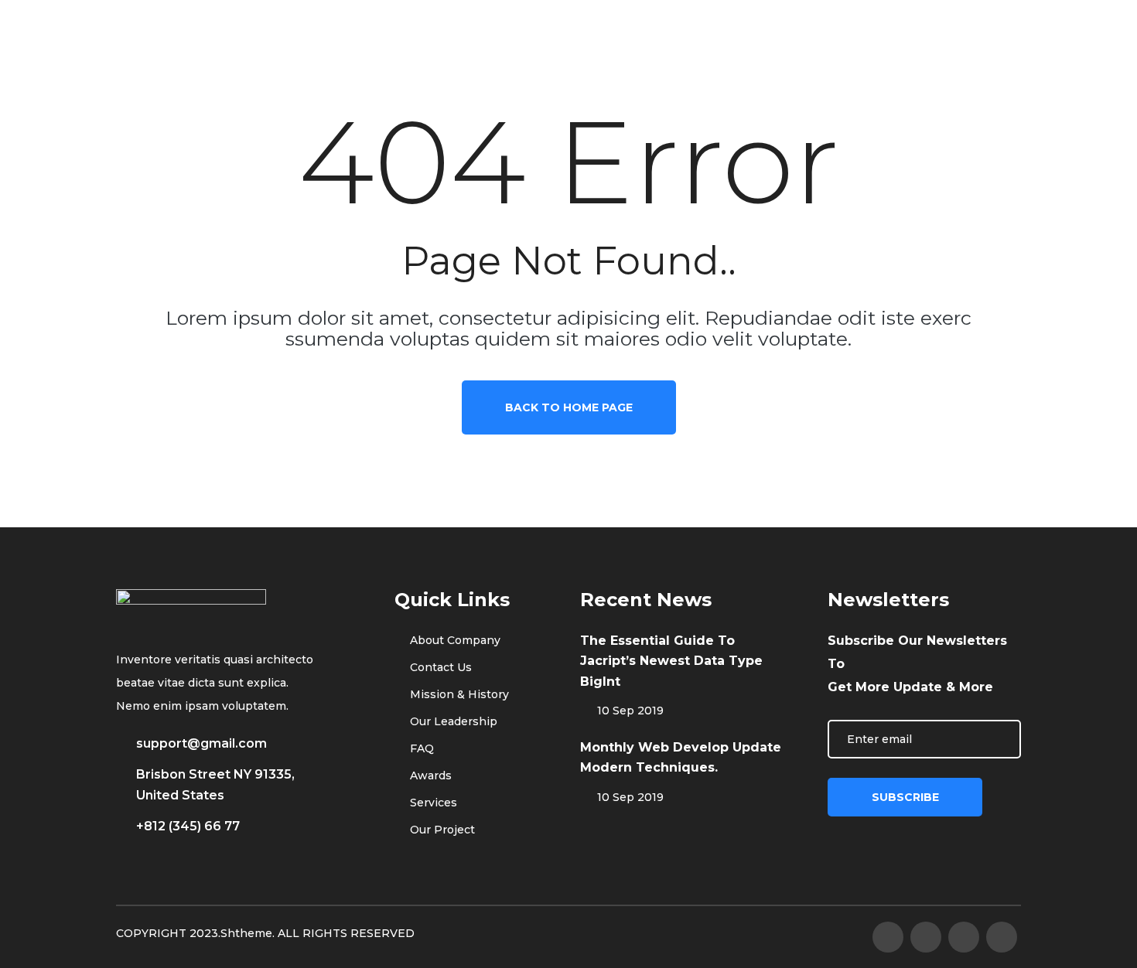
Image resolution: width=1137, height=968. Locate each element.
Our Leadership (452, 721)
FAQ (420, 748)
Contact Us (439, 667)
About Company (453, 640)
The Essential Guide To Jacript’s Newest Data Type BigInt (671, 661)
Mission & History (458, 694)
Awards (429, 775)
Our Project (441, 830)
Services (432, 803)
